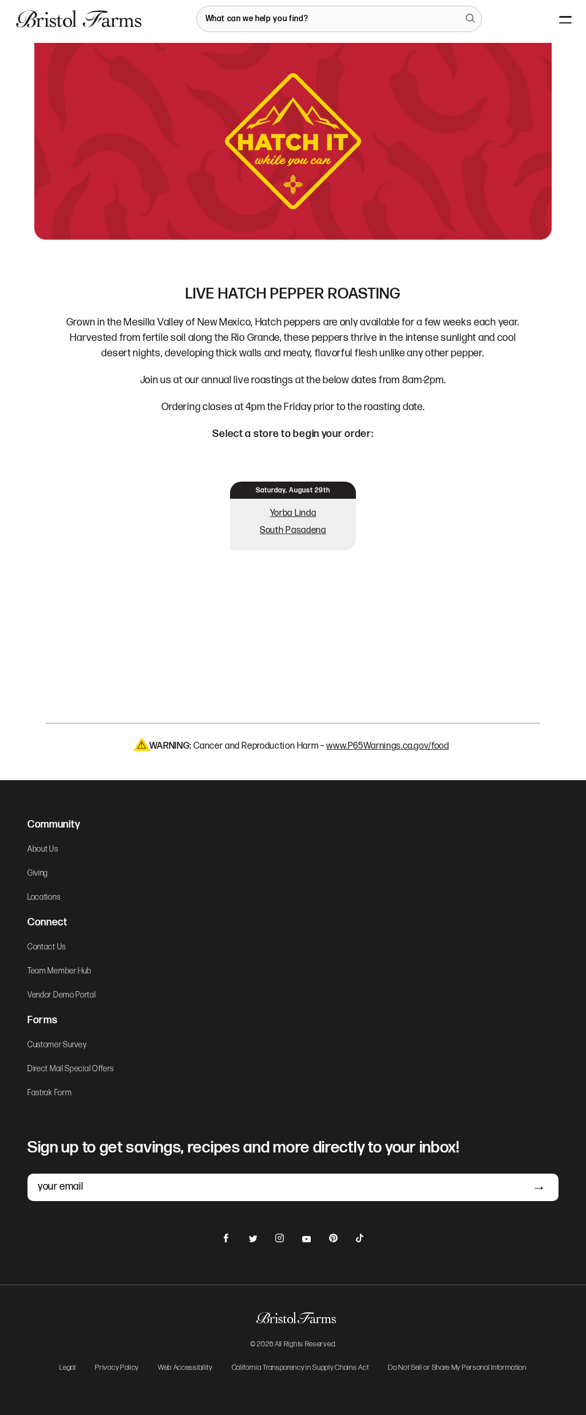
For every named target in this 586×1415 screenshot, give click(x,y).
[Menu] (556, 18)
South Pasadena (293, 530)
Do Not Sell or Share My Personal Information (457, 1368)
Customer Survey (57, 1045)
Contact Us (46, 947)
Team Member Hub (59, 971)
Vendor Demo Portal (61, 995)
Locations (43, 897)
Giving (37, 873)
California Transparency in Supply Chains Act (300, 1368)
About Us (42, 849)
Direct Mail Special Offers (70, 1069)
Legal (68, 1368)
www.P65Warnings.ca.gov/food (387, 746)
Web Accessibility (185, 1368)
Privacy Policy (116, 1368)
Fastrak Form (49, 1093)
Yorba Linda (293, 513)
